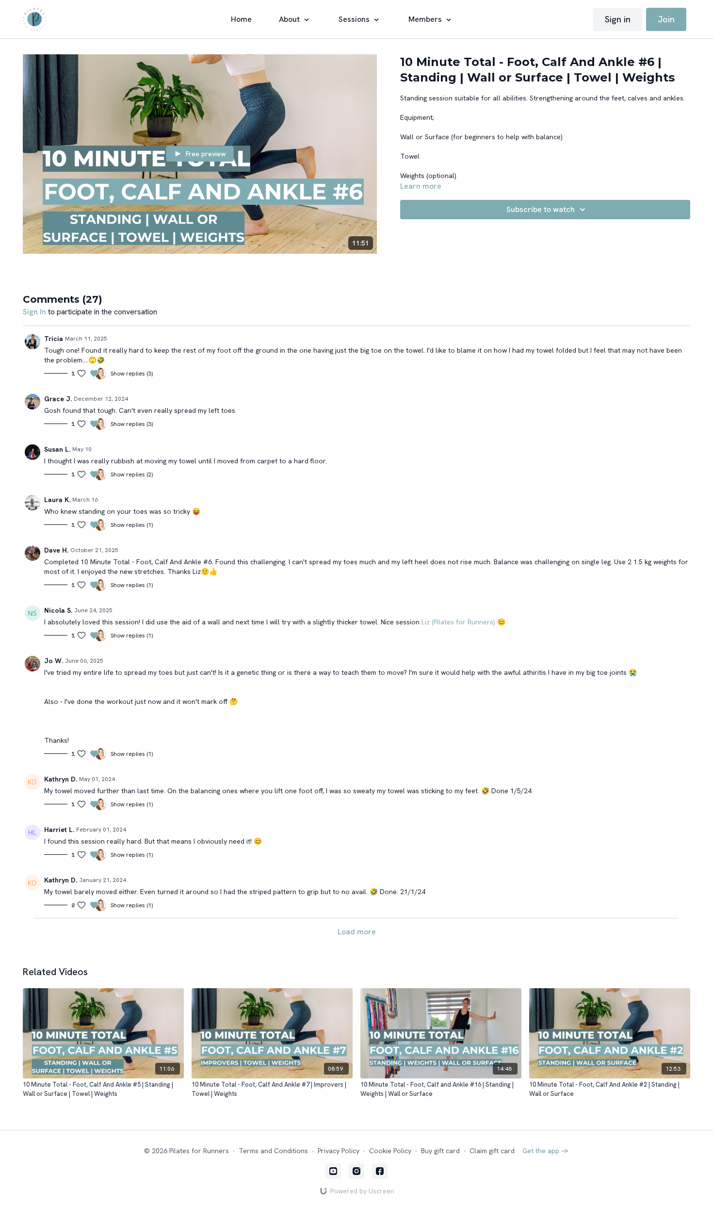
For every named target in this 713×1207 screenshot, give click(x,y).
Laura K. (57, 499)
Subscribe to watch (540, 209)
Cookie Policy (390, 1150)
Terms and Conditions (273, 1150)
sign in (34, 312)
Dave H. (56, 550)
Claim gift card (492, 1150)
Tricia (53, 338)
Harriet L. (59, 829)
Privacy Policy (338, 1150)
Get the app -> (545, 1150)
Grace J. (58, 398)
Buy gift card (440, 1150)
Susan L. (57, 449)
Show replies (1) (132, 525)
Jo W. (53, 660)
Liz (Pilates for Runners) (458, 622)
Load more (357, 932)
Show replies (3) (132, 373)
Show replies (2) (132, 474)
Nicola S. (58, 610)
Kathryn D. (60, 779)
